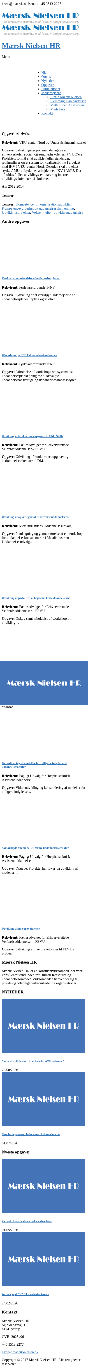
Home (6, 121)
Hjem (45, 72)
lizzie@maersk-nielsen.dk (20, 1352)
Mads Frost (58, 109)
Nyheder (47, 81)
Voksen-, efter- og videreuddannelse (57, 212)
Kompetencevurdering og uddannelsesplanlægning (38, 208)
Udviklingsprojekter (16, 212)
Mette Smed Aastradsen (67, 105)
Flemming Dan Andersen (68, 101)
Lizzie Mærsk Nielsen (66, 97)
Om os (46, 77)
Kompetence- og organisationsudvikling (44, 204)
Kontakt (47, 113)
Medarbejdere (51, 93)
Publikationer (50, 89)
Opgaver (47, 85)
